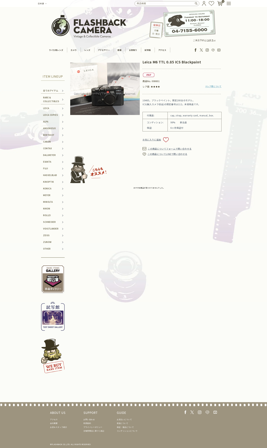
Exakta (47, 161)
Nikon (46, 208)
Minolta (48, 201)
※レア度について (213, 86)
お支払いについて (124, 419)
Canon (47, 141)
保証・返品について (125, 427)
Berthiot (48, 134)
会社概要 (54, 423)
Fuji (45, 168)
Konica (47, 188)
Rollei (47, 215)
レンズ (87, 50)
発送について (122, 423)
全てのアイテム (50, 90)
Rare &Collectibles (51, 99)
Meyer (46, 195)
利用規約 (87, 423)
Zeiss (46, 235)
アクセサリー (104, 50)
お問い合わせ (89, 419)
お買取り (133, 50)
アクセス (162, 50)
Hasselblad (50, 175)
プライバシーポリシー (92, 427)
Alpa (45, 121)
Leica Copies (50, 114)
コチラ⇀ (211, 40)
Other (47, 248)
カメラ (74, 50)
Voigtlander (51, 228)
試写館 (148, 50)
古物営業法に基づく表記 (93, 431)
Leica (46, 108)
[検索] (196, 3)
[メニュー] (229, 3)
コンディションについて (127, 431)
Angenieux (49, 128)
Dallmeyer (49, 155)
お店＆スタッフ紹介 (58, 427)
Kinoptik (48, 181)
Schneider (49, 221)
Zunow (47, 242)
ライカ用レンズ (56, 50)
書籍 (119, 50)
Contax (47, 148)
